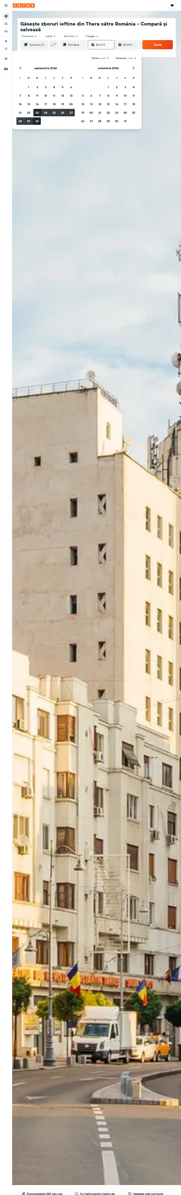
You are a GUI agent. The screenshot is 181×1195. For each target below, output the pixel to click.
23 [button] (37, 112)
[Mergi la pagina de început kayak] (24, 5)
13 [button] (71, 95)
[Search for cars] (6, 31)
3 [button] (45, 87)
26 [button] (62, 112)
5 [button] (62, 87)
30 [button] (37, 121)
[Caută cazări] (6, 23)
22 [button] (28, 112)
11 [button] (54, 95)
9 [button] (37, 95)
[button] (6, 5)
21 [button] (20, 112)
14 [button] (20, 104)
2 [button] (37, 87)
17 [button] (45, 104)
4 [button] (54, 87)
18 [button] (54, 104)
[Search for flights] (6, 16)
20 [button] (71, 104)
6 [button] (71, 87)
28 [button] (20, 121)
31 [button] (125, 121)
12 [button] (62, 95)
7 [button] (20, 95)
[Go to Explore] (6, 41)
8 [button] (29, 95)
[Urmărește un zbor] (6, 48)
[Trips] (6, 58)
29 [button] (28, 121)
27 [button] (71, 112)
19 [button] (62, 104)
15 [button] (28, 104)
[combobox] (71, 36)
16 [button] (37, 104)
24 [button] (45, 112)
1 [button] (28, 87)
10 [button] (45, 95)
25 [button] (54, 112)
